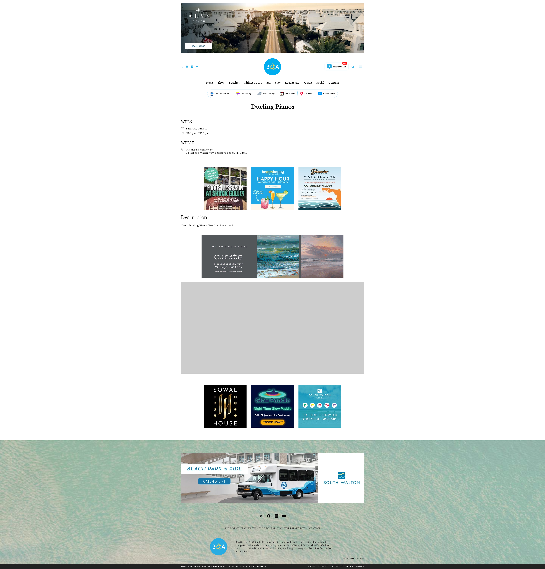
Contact (333, 82)
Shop (221, 82)
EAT (273, 528)
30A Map (308, 93)
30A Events (289, 93)
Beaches (234, 82)
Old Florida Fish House (199, 149)
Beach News (329, 93)
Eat (268, 82)
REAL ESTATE (291, 528)
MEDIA (304, 528)
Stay (278, 82)
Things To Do (253, 82)
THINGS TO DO (261, 528)
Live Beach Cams (222, 93)
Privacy (360, 566)
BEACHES (246, 528)
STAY (279, 528)
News (209, 82)
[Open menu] (360, 66)
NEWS (235, 528)
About (312, 566)
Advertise (337, 566)
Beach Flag (246, 93)
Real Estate (292, 82)
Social (320, 82)
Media (308, 82)
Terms (349, 566)
